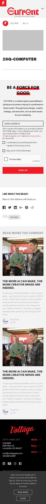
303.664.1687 (9, 456)
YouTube (9, 463)
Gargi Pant (14, 320)
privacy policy (35, 136)
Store (34, 451)
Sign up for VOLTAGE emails (18, 151)
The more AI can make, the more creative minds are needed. (22, 285)
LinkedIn (4, 463)
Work (34, 439)
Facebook (20, 463)
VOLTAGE (14, 23)
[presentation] (22, 159)
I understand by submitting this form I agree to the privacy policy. (21, 144)
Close (23, 498)
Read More (23, 492)
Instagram (15, 463)
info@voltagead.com (12, 136)
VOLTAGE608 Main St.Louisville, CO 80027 (12, 445)
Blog (33, 445)
